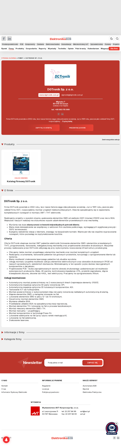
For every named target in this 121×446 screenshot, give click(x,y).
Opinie (71, 48)
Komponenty (30, 44)
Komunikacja (66, 44)
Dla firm (114, 48)
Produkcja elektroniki (10, 44)
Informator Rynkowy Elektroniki (14, 392)
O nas (3, 389)
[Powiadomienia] (6, 439)
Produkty (20, 48)
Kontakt (4, 386)
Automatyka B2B (89, 386)
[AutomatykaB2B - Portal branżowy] (62, 438)
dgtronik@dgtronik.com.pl (72, 95)
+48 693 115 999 (62, 109)
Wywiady (52, 48)
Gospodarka (31, 48)
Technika (62, 48)
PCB (21, 44)
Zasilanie (40, 44)
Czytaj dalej (67, 121)
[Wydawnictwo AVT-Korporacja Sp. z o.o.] (35, 411)
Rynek (4, 48)
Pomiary (108, 44)
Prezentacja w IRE (77, 128)
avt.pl (82, 414)
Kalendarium (93, 48)
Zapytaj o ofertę (44, 128)
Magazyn (105, 48)
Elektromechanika (52, 44)
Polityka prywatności (50, 392)
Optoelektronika (97, 44)
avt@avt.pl (85, 411)
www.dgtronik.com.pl (49, 95)
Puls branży (80, 48)
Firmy (11, 48)
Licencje (45, 389)
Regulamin (46, 386)
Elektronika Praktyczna (92, 392)
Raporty (42, 48)
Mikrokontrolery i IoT (80, 44)
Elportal (86, 389)
